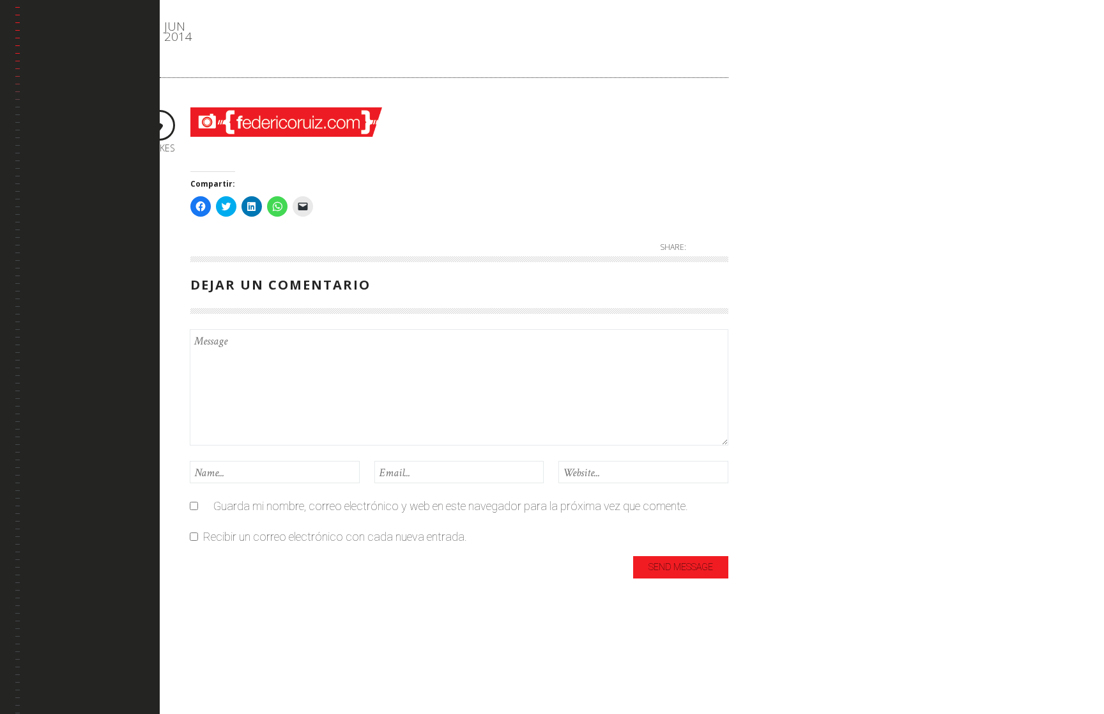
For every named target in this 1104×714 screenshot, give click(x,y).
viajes (772, 279)
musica (777, 215)
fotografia (784, 131)
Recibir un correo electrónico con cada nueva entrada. (335, 536)
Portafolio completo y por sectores (78, 129)
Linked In (49, 198)
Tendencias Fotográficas (61, 267)
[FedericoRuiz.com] (87, 42)
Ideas (772, 152)
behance (49, 168)
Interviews (783, 173)
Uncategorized (794, 258)
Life (767, 194)
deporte (778, 110)
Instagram (53, 229)
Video (772, 300)
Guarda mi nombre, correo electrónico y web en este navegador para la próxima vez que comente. (450, 506)
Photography (791, 237)
